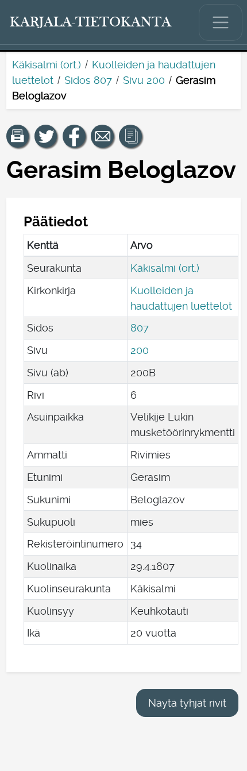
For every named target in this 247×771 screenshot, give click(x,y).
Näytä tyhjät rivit (187, 703)
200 (139, 350)
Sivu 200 (144, 80)
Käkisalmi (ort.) (46, 65)
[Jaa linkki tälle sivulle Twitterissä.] (45, 136)
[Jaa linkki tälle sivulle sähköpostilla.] (102, 136)
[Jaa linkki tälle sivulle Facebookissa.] (74, 136)
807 (139, 328)
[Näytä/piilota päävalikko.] (220, 22)
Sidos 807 (88, 80)
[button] (17, 136)
